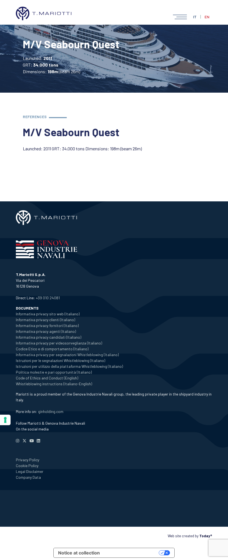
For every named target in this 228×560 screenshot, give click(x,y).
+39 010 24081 (48, 297)
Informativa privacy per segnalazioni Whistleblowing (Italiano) (67, 354)
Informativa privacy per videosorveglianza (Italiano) (59, 343)
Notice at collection (79, 553)
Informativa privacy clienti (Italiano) (45, 319)
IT (195, 16)
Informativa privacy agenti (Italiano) (46, 331)
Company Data (28, 477)
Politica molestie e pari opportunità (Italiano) (54, 372)
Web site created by (190, 536)
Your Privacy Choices (132, 553)
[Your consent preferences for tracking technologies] (5, 420)
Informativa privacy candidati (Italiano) (48, 337)
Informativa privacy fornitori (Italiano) (47, 325)
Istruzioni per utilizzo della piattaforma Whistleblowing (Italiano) (69, 366)
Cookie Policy (27, 465)
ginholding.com (50, 411)
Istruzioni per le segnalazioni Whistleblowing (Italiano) (60, 360)
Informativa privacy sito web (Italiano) (48, 313)
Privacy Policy (27, 459)
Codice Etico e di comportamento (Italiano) (52, 348)
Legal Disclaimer (29, 471)
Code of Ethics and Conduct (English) (47, 378)
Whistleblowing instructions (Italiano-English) (54, 383)
